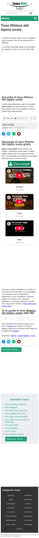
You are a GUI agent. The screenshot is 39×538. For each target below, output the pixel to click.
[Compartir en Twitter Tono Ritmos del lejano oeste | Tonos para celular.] (8, 134)
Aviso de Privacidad (6, 536)
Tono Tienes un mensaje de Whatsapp (17, 421)
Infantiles (28, 512)
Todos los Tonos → (16, 439)
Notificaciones (10, 520)
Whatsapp (28, 524)
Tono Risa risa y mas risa (16, 410)
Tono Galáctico (11, 428)
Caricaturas (10, 504)
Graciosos (11, 512)
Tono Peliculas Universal (15, 404)
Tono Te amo (10, 431)
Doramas (28, 508)
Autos (10, 499)
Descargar (21, 164)
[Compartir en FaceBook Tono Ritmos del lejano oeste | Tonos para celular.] (3, 134)
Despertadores (24, 336)
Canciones (28, 499)
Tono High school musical (16, 417)
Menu (5, 18)
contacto (15, 331)
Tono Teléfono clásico (14, 434)
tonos (10, 326)
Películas (28, 520)
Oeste (33, 336)
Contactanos (16, 536)
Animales (28, 495)
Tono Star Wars (12, 425)
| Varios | (19, 529)
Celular (28, 504)
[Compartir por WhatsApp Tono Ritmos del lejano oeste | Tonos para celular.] (14, 134)
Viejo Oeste (11, 524)
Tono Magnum (11, 407)
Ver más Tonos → (11, 349)
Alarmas (11, 127)
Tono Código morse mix (15, 413)
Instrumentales (11, 516)
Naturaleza (28, 516)
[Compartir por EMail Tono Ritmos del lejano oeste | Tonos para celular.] (19, 134)
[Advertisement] (19, 74)
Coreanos (11, 508)
